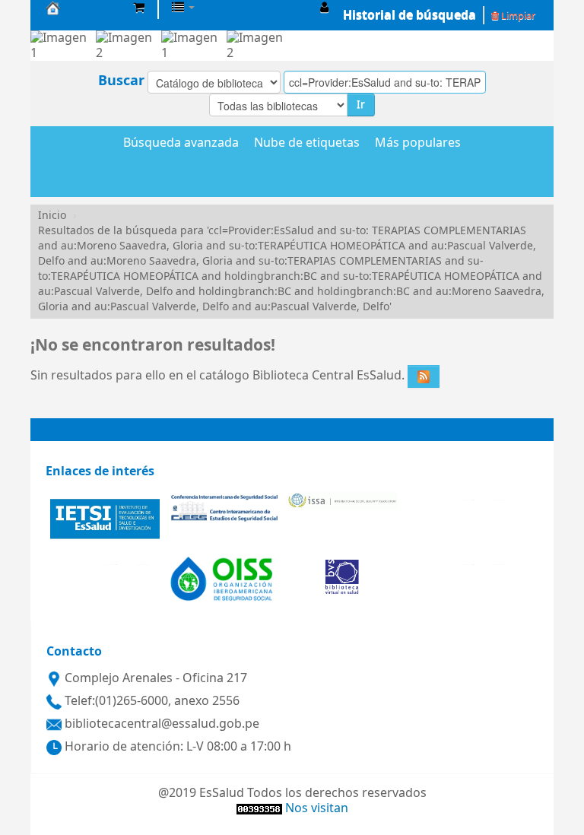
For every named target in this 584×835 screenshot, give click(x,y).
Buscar (121, 80)
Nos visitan (316, 808)
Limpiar (517, 15)
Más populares (418, 143)
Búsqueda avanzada (181, 143)
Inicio (52, 216)
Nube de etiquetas (307, 143)
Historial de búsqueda (409, 15)
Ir (361, 105)
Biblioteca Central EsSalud (84, 7)
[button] (139, 7)
